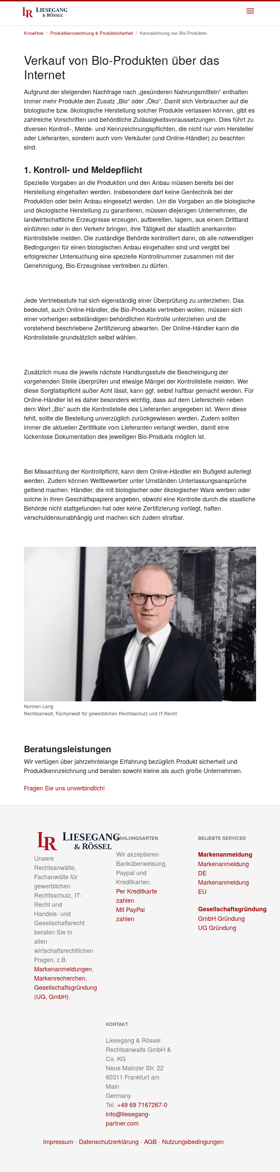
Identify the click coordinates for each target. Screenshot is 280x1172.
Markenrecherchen (59, 977)
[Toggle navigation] (250, 11)
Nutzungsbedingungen (193, 1141)
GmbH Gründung (221, 918)
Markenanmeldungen (63, 968)
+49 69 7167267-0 (142, 1104)
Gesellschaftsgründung (232, 908)
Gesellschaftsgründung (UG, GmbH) (65, 992)
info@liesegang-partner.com (128, 1118)
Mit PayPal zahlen (130, 914)
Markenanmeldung (225, 854)
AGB (150, 1141)
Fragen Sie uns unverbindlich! (64, 787)
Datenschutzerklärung (109, 1141)
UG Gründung (217, 927)
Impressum (58, 1141)
